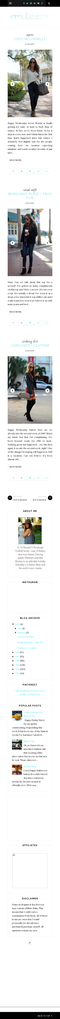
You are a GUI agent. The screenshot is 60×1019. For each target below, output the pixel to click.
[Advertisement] (30, 818)
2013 (17, 673)
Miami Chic (29, 741)
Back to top (44, 1016)
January (21, 632)
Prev (12, 84)
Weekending (30, 766)
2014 (17, 669)
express (30, 35)
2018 (17, 652)
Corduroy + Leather (30, 345)
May (20, 628)
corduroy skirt (30, 341)
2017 (17, 656)
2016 (17, 660)
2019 (17, 624)
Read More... (15, 160)
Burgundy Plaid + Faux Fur (30, 642)
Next (47, 84)
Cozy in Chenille (30, 39)
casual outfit (30, 190)
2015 (17, 665)
